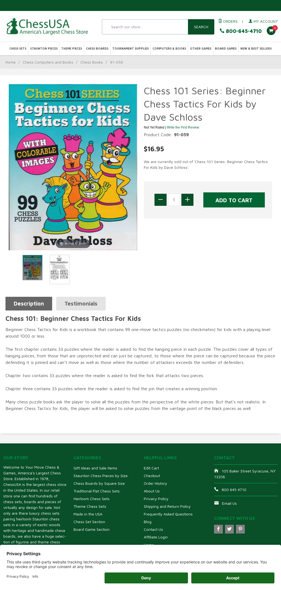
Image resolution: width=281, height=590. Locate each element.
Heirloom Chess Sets (91, 498)
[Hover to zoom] (73, 166)
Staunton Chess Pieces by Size (101, 475)
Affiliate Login (156, 537)
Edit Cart (151, 468)
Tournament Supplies (130, 48)
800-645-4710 (243, 31)
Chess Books (91, 62)
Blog (147, 521)
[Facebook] (218, 529)
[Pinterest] (240, 529)
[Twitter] (229, 529)
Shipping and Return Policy (167, 506)
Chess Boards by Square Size (99, 483)
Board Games (226, 48)
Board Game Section (91, 529)
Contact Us (153, 529)
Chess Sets (17, 48)
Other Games (200, 48)
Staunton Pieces (44, 48)
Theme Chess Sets (90, 506)
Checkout (152, 475)
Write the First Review (183, 127)
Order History (155, 483)
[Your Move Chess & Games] (47, 26)
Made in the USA (88, 514)
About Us (152, 491)
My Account (265, 21)
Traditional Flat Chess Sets (97, 491)
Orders (230, 21)
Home (10, 62)
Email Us (229, 503)
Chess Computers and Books (48, 62)
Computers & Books (169, 48)
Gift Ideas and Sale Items (95, 468)
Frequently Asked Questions (168, 514)
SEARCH (201, 26)
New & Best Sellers (256, 48)
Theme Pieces (71, 48)
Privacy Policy (156, 498)
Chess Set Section (89, 521)
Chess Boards (97, 48)
